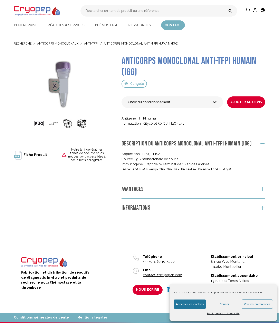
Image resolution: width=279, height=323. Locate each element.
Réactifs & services (66, 25)
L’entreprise (25, 25)
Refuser (224, 304)
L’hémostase (106, 25)
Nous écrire (147, 290)
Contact (173, 25)
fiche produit (35, 155)
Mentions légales (92, 317)
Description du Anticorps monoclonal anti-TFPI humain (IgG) (187, 143)
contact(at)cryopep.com (162, 275)
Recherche (23, 43)
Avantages (133, 189)
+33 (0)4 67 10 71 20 (159, 262)
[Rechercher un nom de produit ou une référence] (230, 11)
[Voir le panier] (247, 10)
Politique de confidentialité (223, 313)
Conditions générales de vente (41, 317)
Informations (136, 207)
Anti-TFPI (91, 43)
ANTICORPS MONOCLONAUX (58, 43)
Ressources (139, 25)
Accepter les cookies (190, 304)
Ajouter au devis (246, 102)
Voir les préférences (257, 304)
